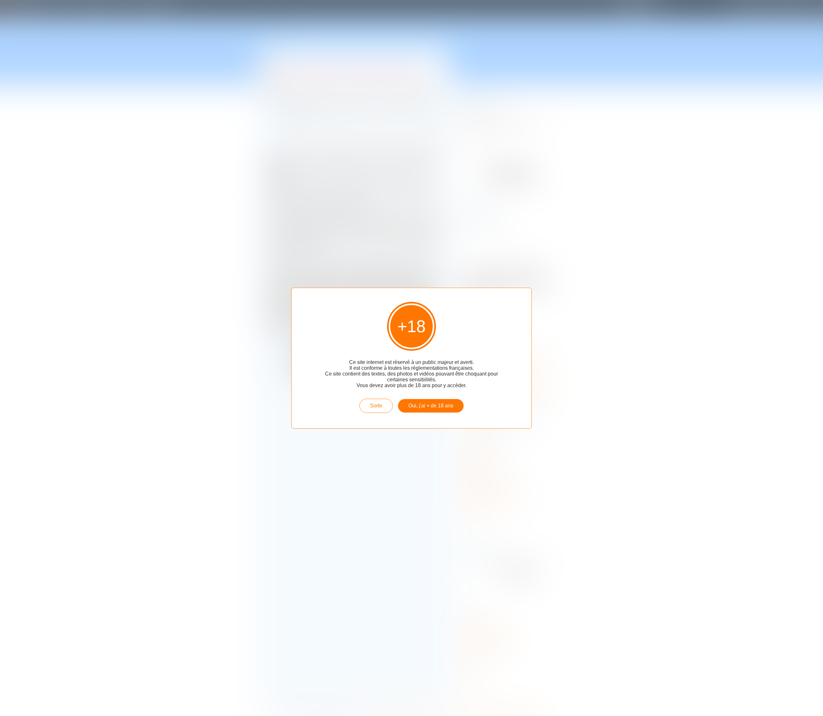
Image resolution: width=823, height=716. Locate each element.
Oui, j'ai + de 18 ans (430, 405)
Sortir (376, 405)
